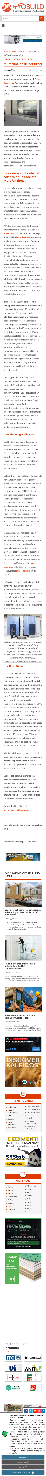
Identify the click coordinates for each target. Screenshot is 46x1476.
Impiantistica (12, 1128)
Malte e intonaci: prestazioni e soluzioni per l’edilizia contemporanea (20, 966)
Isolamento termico (33, 1109)
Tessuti (29, 1208)
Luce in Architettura (33, 1112)
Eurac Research (23, 237)
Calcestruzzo (12, 1197)
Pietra (29, 1192)
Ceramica (11, 1206)
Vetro (29, 1212)
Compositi (11, 1209)
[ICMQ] (13, 1377)
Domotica (11, 1119)
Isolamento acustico (33, 1106)
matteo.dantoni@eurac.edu (16, 810)
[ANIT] (32, 1367)
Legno (29, 1189)
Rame (29, 1202)
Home (6, 51)
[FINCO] (32, 1377)
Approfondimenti (17, 51)
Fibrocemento (32, 1186)
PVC (28, 1199)
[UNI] (13, 1367)
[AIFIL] (32, 1387)
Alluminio (11, 1190)
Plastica (29, 1196)
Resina (29, 1205)
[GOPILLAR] (13, 1387)
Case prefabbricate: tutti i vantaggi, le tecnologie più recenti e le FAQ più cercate (23, 912)
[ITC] (13, 1357)
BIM (9, 1116)
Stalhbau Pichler (11, 233)
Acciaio (10, 1187)
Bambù (10, 1193)
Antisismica (12, 1107)
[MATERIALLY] (32, 1357)
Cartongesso (12, 1200)
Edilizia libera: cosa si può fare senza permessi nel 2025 (20, 1016)
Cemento (11, 1203)
